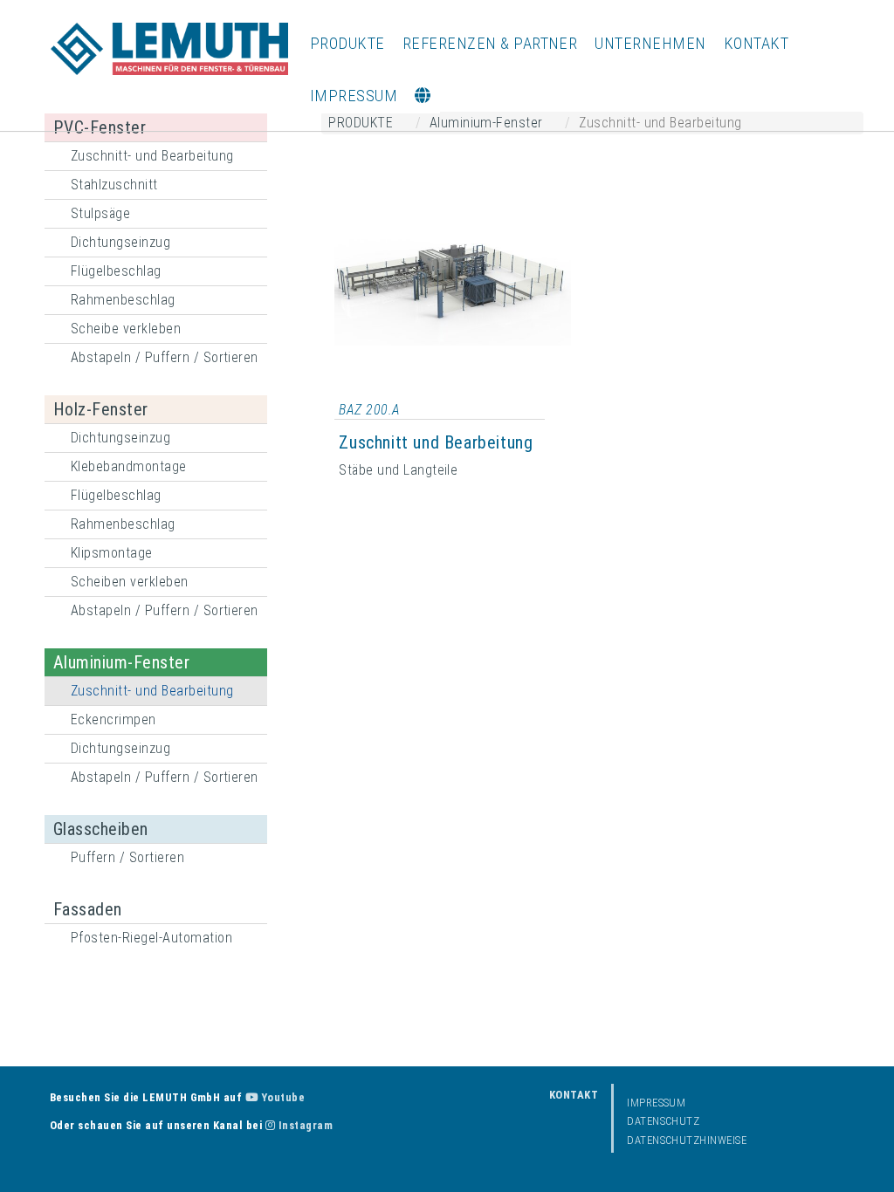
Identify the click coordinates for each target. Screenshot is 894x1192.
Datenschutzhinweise (686, 1140)
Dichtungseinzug (120, 242)
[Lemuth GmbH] (169, 49)
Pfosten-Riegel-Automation (151, 937)
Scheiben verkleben (130, 581)
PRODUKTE (347, 43)
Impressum (656, 1102)
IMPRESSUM (353, 95)
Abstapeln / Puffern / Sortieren (164, 357)
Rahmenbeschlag (123, 299)
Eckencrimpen (113, 719)
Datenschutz (663, 1120)
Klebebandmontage (129, 466)
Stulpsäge (100, 213)
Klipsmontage (112, 553)
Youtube (281, 1097)
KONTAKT (756, 43)
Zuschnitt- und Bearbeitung (152, 155)
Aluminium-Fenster (121, 662)
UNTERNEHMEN (650, 43)
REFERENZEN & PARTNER (490, 43)
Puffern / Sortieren (127, 857)
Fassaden (87, 909)
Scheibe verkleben (126, 328)
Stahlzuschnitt (114, 184)
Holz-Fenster (100, 409)
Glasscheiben (100, 829)
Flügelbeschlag (116, 271)
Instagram (304, 1125)
